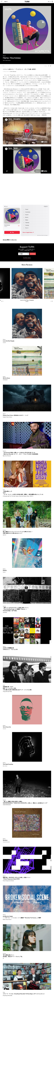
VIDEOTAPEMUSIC (7, 804)
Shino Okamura (13, 71)
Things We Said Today (7, 691)
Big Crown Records (7, 455)
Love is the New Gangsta (8, 340)
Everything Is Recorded (7, 995)
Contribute (32, 253)
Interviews (4, 953)
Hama (6, 58)
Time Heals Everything (8, 764)
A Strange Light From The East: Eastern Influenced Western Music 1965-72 (18, 496)
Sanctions (5, 840)
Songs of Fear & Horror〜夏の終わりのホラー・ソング (15, 415)
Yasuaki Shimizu (8, 1069)
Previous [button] (2, 301)
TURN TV (5, 1)
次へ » (4, 1075)
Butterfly (5, 570)
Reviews (4, 339)
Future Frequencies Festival (8, 880)
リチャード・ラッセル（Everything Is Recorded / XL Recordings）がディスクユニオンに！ (24, 993)
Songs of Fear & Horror (7, 417)
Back (4, 65)
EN (50, 1)
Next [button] (51, 301)
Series (4, 489)
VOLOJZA (5, 612)
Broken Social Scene (7, 919)
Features (4, 413)
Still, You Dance (6, 378)
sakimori (4, 534)
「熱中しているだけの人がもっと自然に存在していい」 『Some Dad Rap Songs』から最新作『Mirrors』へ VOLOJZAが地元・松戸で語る (16, 609)
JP (48, 1)
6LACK (27, 301)
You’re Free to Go (7, 727)
